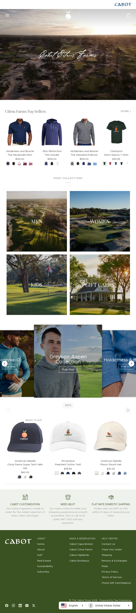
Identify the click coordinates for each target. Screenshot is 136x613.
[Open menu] (10, 15)
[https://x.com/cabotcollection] (33, 605)
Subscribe (43, 572)
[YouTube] (27, 605)
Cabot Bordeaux (79, 561)
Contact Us (108, 544)
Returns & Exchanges (114, 561)
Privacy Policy (110, 572)
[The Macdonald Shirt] (20, 132)
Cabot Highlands (79, 555)
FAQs (105, 566)
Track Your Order (112, 549)
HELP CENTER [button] (110, 539)
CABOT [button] (41, 539)
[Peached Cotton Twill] (68, 436)
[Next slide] (131, 363)
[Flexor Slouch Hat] (111, 436)
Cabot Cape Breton (81, 544)
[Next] (127, 410)
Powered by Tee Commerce (115, 600)
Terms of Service (112, 577)
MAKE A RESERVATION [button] (82, 539)
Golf (39, 555)
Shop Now (9, 367)
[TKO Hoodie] (52, 132)
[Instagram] (13, 605)
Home (40, 544)
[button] (20, 538)
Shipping (107, 555)
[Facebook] (6, 605)
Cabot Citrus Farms (80, 549)
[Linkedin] (20, 605)
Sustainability (45, 566)
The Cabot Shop (81, 600)
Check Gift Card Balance (116, 583)
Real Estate (44, 561)
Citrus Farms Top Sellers (25, 111)
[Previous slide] (4, 363)
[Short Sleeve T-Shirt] (116, 132)
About (41, 549)
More (125, 111)
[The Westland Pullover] (84, 132)
